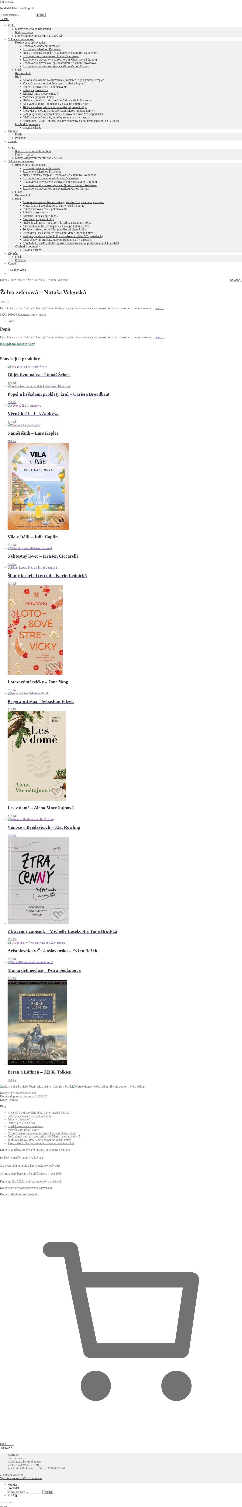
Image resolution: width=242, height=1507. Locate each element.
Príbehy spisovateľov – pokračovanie (45, 86)
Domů (4, 279)
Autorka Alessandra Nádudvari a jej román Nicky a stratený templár (63, 80)
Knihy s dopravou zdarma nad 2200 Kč (38, 35)
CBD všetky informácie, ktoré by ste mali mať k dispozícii (57, 117)
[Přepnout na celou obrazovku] (5, 1502)
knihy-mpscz (17, 279)
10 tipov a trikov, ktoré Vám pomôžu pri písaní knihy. (55, 107)
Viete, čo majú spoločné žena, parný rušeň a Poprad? (54, 83)
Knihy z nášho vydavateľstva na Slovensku (26, 1188)
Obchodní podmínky (27, 124)
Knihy (11, 25)
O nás (18, 69)
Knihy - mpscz (9, 1099)
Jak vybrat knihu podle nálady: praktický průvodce (30, 1165)
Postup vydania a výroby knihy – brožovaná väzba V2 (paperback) (63, 114)
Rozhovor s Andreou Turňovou (41, 45)
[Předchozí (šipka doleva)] (1, 1506)
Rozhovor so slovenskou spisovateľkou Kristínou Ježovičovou (60, 63)
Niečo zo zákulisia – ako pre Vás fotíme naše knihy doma (57, 100)
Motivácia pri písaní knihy (38, 97)
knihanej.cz (7, 1)
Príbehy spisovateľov (35, 90)
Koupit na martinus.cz (17, 344)
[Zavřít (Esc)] (12, 1502)
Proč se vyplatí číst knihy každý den (21, 1157)
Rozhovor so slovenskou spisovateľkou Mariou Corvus (56, 66)
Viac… (159, 308)
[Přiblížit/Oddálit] (1, 1502)
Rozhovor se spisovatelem (30, 42)
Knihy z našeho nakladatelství (33, 28)
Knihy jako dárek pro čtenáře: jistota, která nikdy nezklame (35, 1149)
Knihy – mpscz (24, 32)
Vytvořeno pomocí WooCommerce (21, 1478)
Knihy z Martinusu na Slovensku (19, 1194)
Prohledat (13, 1488)
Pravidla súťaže (32, 127)
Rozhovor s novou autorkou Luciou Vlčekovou (51, 56)
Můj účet (13, 131)
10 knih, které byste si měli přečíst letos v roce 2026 (31, 1173)
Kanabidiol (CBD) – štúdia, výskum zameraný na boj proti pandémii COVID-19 (71, 120)
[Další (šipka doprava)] (5, 1506)
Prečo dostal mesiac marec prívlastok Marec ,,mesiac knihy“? (44, 1136)
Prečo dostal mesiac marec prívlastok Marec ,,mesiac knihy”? (59, 110)
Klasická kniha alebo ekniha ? (40, 93)
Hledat (40, 14)
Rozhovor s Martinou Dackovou (42, 49)
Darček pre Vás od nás (21, 1122)
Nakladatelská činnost (21, 39)
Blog (18, 76)
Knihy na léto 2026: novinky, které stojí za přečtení (30, 1181)
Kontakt (12, 141)
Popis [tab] (11, 321)
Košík (18, 134)
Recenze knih (23, 73)
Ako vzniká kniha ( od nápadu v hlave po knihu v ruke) (56, 103)
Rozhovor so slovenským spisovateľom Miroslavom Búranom (60, 59)
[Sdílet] (9, 1502)
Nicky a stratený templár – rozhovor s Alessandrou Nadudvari (60, 52)
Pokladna (20, 137)
